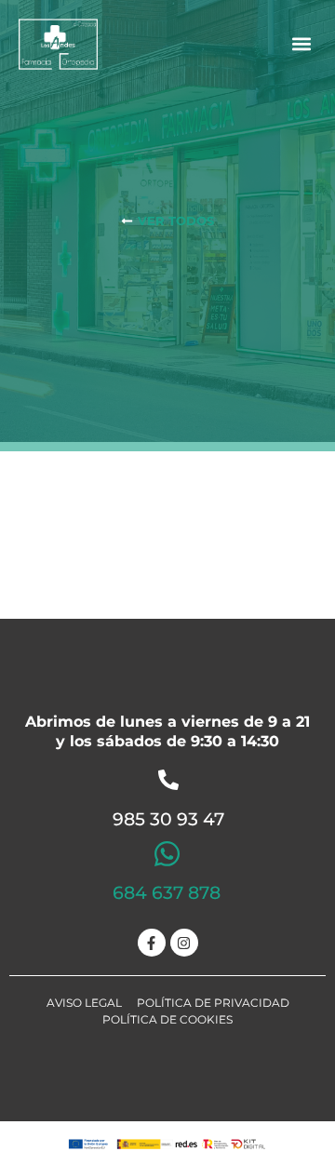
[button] (301, 44)
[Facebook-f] (152, 943)
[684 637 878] (167, 853)
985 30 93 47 (168, 819)
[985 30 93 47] (168, 780)
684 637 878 (167, 893)
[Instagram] (184, 943)
